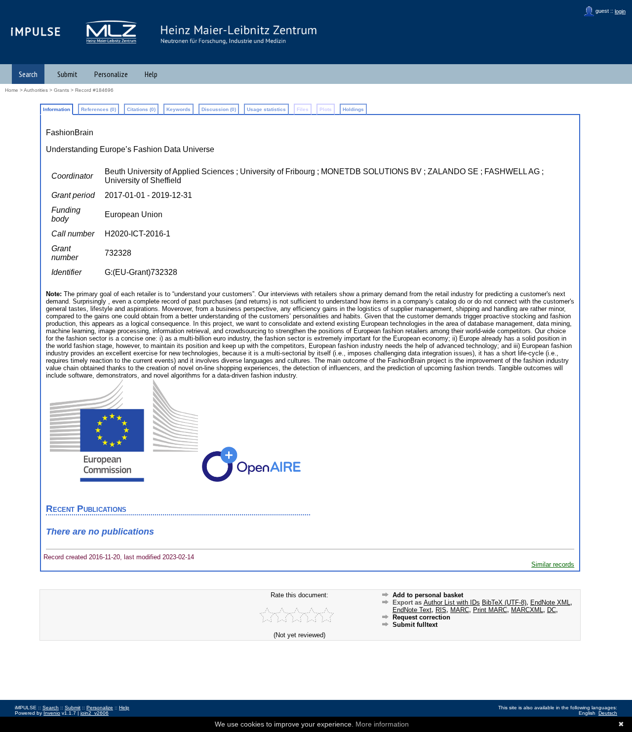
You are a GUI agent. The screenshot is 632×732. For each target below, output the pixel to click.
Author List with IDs (452, 602)
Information (56, 109)
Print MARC (490, 610)
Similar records (552, 564)
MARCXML (527, 610)
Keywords (178, 109)
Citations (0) (141, 109)
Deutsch (607, 713)
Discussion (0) (218, 109)
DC (551, 610)
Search (28, 74)
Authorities (36, 90)
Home (11, 90)
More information (382, 724)
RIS (440, 610)
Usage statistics (266, 109)
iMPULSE (36, 31)
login (620, 11)
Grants (61, 90)
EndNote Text (412, 610)
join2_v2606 (94, 713)
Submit (67, 74)
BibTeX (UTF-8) (504, 602)
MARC (459, 610)
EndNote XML (550, 602)
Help (151, 74)
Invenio (51, 713)
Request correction (421, 617)
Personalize (111, 74)
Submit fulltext (415, 624)
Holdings (353, 109)
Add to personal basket (428, 595)
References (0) (98, 109)
